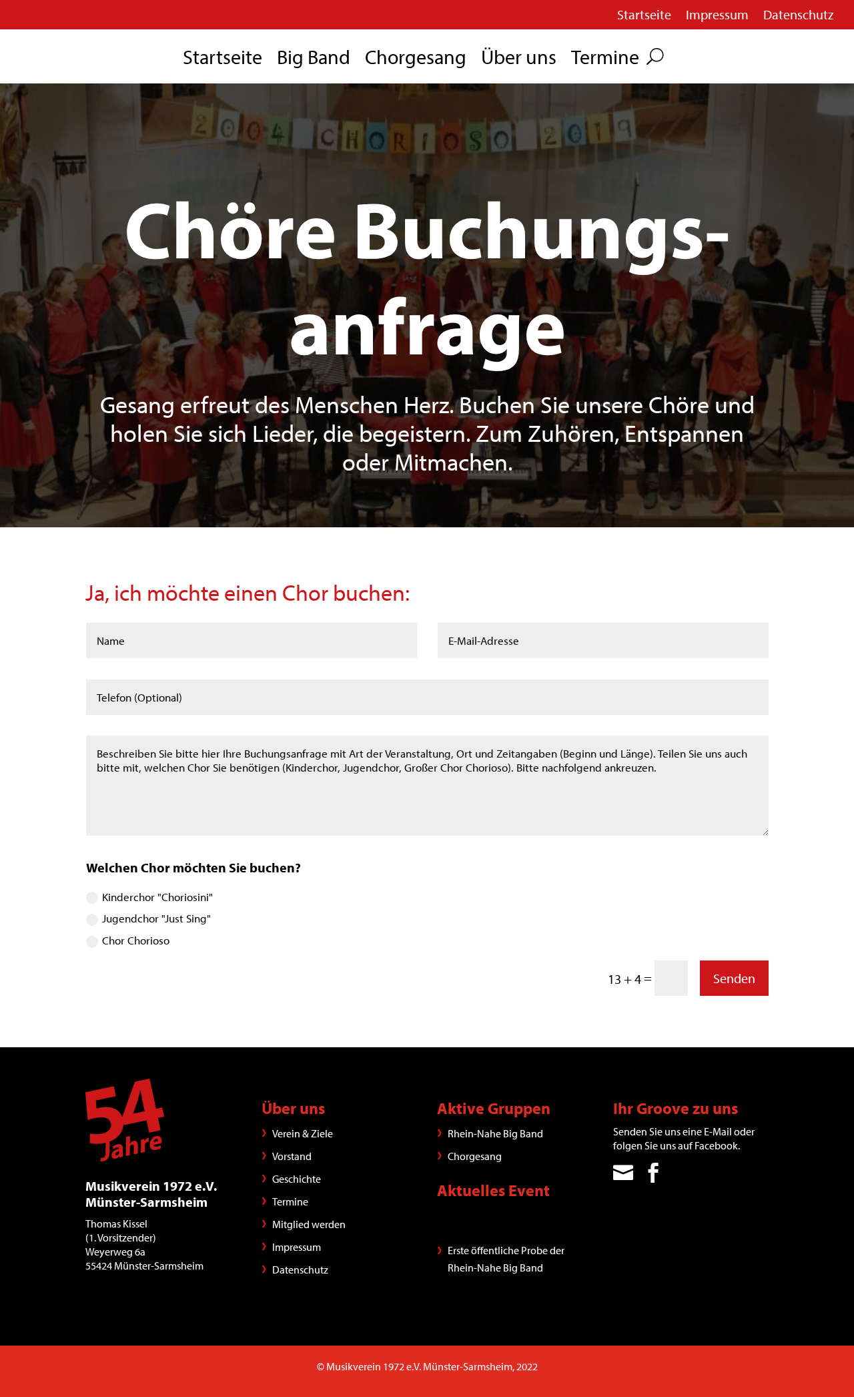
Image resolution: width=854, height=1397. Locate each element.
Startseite (644, 16)
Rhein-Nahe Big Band (495, 1133)
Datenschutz (798, 16)
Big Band (313, 59)
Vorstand (292, 1156)
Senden (734, 978)
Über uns (518, 59)
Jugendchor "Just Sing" (156, 918)
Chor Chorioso (135, 940)
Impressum (717, 16)
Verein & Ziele (302, 1133)
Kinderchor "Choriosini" (157, 897)
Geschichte (296, 1178)
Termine (605, 59)
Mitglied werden (309, 1224)
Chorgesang (415, 59)
